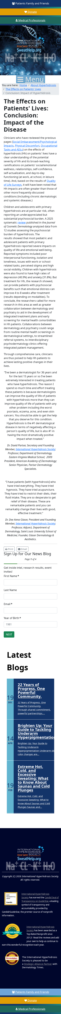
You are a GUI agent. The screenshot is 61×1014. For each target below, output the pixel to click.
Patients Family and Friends (32, 3)
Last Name (10, 590)
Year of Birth (12, 618)
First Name (11, 576)
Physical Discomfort (27, 145)
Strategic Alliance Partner (38, 963)
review (22, 222)
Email (8, 604)
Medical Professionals (31, 20)
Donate (32, 12)
